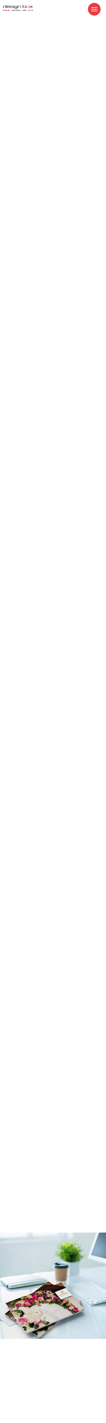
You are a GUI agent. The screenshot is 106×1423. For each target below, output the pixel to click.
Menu (94, 9)
